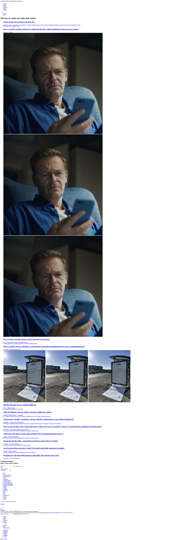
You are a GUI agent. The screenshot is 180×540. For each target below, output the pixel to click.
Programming (6, 495)
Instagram (5, 530)
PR (4, 493)
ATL (4, 474)
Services (5, 7)
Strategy (5, 498)
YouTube (5, 532)
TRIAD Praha (19, 1)
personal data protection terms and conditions (49, 512)
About (4, 4)
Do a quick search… (18, 466)
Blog (4, 14)
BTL (4, 477)
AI (4, 472)
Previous (2, 504)
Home (4, 3)
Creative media (6, 481)
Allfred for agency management (31, 511)
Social (4, 496)
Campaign (5, 479)
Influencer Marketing (8, 485)
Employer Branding (7, 482)
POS (4, 491)
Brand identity (6, 476)
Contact (5, 9)
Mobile (5, 486)
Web (4, 499)
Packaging (5, 490)
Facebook (5, 531)
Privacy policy (6, 527)
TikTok (5, 536)
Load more (3, 510)
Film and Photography (8, 484)
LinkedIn (5, 535)
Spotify (5, 533)
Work (4, 6)
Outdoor (5, 489)
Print (4, 494)
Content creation (7, 480)
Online (4, 487)
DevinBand (13, 1)
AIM (4, 8)
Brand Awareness (7, 475)
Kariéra (5, 13)
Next (2, 508)
